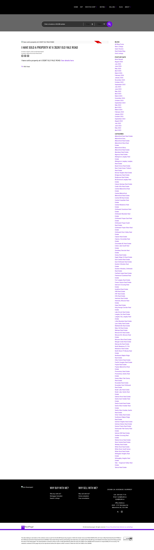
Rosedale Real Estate (121, 383)
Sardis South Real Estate (122, 403)
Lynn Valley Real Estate (122, 323)
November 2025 (120, 80)
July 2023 (118, 123)
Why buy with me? (55, 494)
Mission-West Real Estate (123, 339)
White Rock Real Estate (122, 447)
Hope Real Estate (120, 305)
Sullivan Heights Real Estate (123, 422)
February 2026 (119, 75)
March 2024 (118, 109)
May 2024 (118, 105)
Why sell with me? (84, 494)
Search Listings (55, 498)
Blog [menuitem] (121, 7)
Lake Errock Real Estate (122, 312)
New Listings (119, 46)
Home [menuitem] (76, 7)
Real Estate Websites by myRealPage (123, 527)
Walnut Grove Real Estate (123, 440)
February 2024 (119, 112)
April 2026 (118, 71)
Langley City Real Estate (122, 314)
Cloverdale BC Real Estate (123, 243)
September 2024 (120, 103)
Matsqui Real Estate (121, 330)
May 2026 (118, 68)
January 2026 (119, 78)
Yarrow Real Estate (121, 467)
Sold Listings (119, 53)
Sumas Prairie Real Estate (123, 426)
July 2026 (118, 64)
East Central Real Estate (122, 259)
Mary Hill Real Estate (121, 328)
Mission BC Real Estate (122, 332)
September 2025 (120, 84)
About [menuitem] (127, 7)
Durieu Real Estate (120, 255)
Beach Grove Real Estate (122, 166)
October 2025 (119, 82)
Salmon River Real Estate (123, 396)
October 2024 (119, 100)
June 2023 (118, 126)
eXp (81, 7)
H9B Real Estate (120, 291)
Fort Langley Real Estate (122, 280)
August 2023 (119, 121)
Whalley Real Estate (121, 444)
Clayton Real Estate (121, 237)
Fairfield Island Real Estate (123, 273)
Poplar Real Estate (120, 364)
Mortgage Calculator (56, 496)
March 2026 (118, 73)
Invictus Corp (90, 7)
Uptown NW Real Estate (122, 433)
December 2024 (120, 98)
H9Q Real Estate (120, 296)
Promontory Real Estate (122, 371)
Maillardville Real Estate (122, 326)
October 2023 (119, 116)
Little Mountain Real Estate (123, 321)
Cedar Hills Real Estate (122, 186)
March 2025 (118, 96)
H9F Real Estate (120, 294)
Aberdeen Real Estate (121, 152)
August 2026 (119, 62)
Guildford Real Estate (121, 289)
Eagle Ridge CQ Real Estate (123, 257)
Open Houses (119, 49)
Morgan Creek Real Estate (123, 342)
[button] (118, 512)
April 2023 (118, 130)
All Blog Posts (119, 44)
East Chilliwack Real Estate (123, 262)
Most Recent (119, 59)
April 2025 (118, 94)
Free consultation (83, 498)
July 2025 (118, 87)
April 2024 (118, 107)
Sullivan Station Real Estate (123, 424)
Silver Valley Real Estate (122, 415)
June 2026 (118, 66)
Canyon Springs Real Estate (123, 184)
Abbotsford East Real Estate (34, 53)
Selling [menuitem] (112, 7)
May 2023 (118, 128)
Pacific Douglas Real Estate (123, 362)
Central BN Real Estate (122, 198)
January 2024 (119, 114)
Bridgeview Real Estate (122, 175)
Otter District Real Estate (122, 360)
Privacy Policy (109, 527)
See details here (67, 60)
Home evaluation (83, 496)
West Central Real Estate (122, 442)
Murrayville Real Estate (122, 344)
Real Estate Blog (120, 51)
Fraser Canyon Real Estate (123, 282)
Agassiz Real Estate (121, 154)
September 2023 (120, 119)
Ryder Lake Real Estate (122, 390)
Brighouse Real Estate (122, 177)
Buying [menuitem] (102, 7)
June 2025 (118, 89)
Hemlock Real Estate (121, 298)
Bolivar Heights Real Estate (123, 173)
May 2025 (118, 91)
